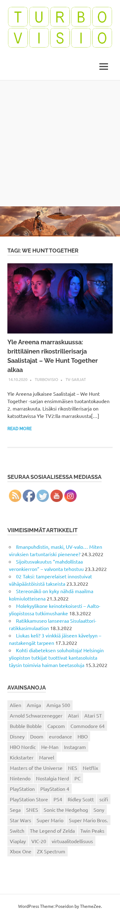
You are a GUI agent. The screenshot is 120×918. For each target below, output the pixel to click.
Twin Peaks (92, 830)
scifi (103, 799)
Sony (99, 810)
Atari (73, 715)
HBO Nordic (23, 747)
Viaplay (18, 841)
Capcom (56, 726)
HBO (83, 736)
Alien (15, 705)
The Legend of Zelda (52, 830)
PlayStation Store (29, 799)
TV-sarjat (76, 379)
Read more (19, 428)
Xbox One (20, 851)
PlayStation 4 (54, 789)
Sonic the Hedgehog (66, 810)
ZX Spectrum (51, 851)
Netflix (90, 768)
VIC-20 (38, 841)
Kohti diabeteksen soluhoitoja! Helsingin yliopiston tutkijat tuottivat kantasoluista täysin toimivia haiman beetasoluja (56, 657)
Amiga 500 (58, 705)
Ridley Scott (81, 799)
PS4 (58, 799)
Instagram (75, 747)
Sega (15, 810)
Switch (17, 830)
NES (72, 768)
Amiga (34, 705)
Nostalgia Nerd (52, 778)
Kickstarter (22, 757)
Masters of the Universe (36, 768)
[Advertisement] (60, 143)
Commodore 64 (87, 726)
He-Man (49, 747)
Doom (36, 736)
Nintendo (20, 778)
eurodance (60, 736)
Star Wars (20, 820)
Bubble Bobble (26, 726)
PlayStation (22, 789)
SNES (32, 810)
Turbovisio (46, 379)
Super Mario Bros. (88, 820)
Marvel (46, 757)
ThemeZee (90, 906)
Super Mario (50, 820)
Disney (17, 736)
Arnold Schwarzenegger (36, 715)
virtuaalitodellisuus (72, 841)
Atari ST (93, 715)
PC (77, 778)
